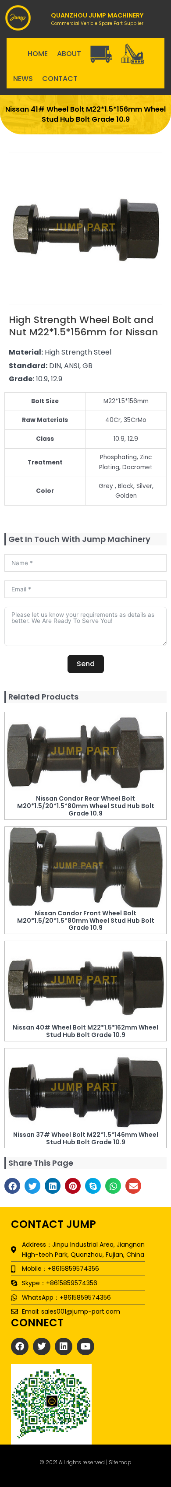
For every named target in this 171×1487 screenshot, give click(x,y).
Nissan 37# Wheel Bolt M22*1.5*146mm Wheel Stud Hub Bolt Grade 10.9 (85, 1138)
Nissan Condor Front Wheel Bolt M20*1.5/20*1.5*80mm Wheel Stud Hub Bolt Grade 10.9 (85, 920)
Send (86, 664)
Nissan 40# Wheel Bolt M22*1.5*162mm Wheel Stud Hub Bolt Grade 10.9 (85, 1031)
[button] (12, 1186)
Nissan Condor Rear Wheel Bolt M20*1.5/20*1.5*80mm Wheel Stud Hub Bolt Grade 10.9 (85, 806)
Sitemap (120, 1462)
